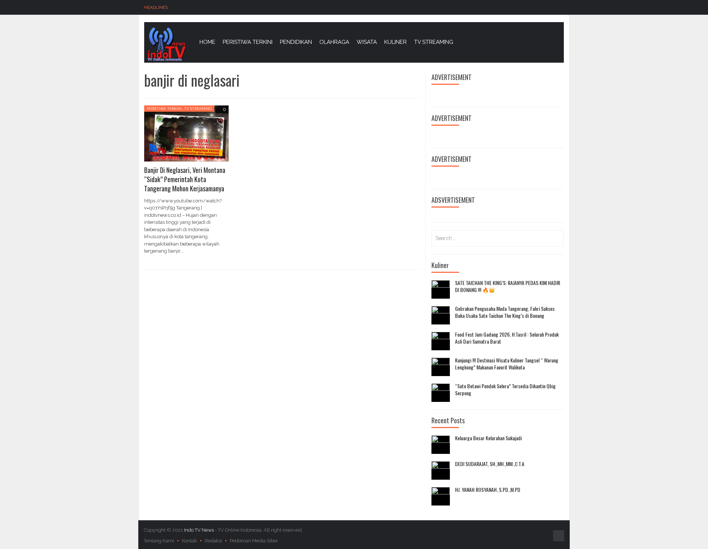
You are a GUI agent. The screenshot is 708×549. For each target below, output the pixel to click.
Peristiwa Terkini (164, 109)
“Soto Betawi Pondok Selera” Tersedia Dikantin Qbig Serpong (505, 389)
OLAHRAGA (334, 42)
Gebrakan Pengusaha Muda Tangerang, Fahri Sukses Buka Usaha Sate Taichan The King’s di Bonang (505, 312)
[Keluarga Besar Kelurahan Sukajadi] (440, 444)
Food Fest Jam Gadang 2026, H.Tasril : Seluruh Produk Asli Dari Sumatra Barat (507, 338)
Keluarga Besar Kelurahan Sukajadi (488, 438)
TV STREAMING (433, 42)
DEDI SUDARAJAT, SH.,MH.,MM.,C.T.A (489, 464)
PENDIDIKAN (296, 42)
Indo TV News (199, 530)
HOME (207, 42)
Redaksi (213, 540)
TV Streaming (198, 109)
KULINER (395, 42)
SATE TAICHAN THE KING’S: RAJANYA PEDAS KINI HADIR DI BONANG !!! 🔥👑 (507, 286)
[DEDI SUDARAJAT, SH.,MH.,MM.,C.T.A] (440, 470)
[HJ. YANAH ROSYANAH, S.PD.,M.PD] (440, 496)
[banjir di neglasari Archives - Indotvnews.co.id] (166, 43)
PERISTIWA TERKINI (248, 42)
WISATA (367, 42)
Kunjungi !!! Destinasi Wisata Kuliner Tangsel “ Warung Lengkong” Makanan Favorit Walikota (506, 364)
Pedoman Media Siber (254, 540)
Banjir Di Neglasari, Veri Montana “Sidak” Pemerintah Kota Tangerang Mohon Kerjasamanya (184, 179)
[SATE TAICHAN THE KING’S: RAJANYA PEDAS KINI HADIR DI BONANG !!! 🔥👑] (440, 289)
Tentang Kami (159, 540)
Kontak (189, 540)
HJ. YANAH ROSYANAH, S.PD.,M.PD (487, 489)
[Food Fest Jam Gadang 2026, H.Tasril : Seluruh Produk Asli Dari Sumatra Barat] (440, 341)
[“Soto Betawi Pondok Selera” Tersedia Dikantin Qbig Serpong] (440, 392)
